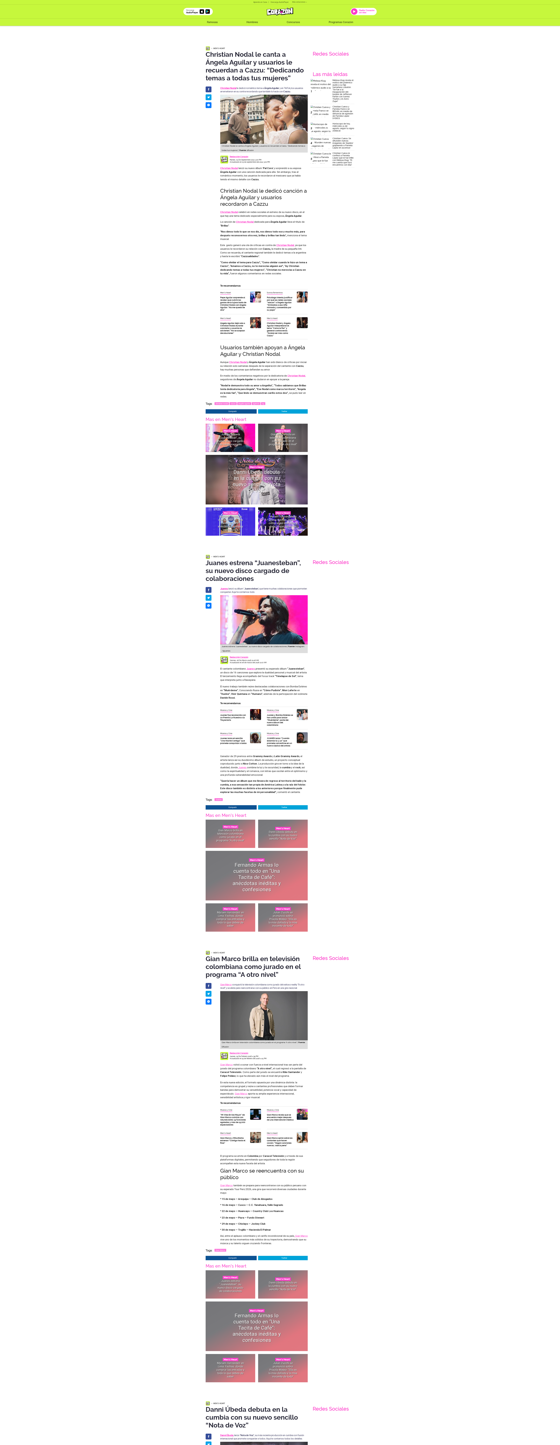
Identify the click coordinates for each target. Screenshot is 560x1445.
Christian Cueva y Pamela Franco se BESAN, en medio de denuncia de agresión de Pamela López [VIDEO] (342, 112)
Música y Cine (226, 710)
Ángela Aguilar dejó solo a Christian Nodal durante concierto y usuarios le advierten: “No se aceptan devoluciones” (232, 328)
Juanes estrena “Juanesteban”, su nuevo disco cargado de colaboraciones (230, 439)
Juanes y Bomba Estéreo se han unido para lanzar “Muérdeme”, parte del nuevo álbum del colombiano (280, 720)
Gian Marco (226, 984)
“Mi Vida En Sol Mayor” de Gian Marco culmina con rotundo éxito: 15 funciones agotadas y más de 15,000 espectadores (233, 1120)
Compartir (232, 411)
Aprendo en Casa (260, 2)
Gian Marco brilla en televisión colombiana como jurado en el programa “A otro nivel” (283, 439)
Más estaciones (298, 2)
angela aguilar (244, 404)
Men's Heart (219, 48)
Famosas (212, 22)
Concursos (293, 22)
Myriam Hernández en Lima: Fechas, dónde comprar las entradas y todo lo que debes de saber (283, 523)
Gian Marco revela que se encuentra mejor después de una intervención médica (280, 1117)
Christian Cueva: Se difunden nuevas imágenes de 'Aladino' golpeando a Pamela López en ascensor (342, 143)
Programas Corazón (341, 22)
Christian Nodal (229, 212)
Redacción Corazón (239, 156)
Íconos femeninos (275, 293)
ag (263, 404)
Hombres (252, 22)
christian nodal (222, 404)
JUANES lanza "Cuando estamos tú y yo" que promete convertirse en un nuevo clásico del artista (279, 742)
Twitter (284, 411)
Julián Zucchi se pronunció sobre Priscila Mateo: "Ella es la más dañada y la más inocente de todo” (283, 919)
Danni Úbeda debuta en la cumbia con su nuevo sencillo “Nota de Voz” (257, 481)
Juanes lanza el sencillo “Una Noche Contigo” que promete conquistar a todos (233, 740)
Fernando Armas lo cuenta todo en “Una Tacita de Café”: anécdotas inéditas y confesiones (230, 523)
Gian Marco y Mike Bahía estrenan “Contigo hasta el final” (232, 1140)
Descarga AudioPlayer (280, 2)
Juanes (242, 767)
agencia (256, 404)
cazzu (233, 404)
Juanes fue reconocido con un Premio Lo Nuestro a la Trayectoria (233, 717)
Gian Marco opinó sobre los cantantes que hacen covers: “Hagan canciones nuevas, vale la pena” (280, 1142)
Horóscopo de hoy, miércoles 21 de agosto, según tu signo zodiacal (343, 127)
